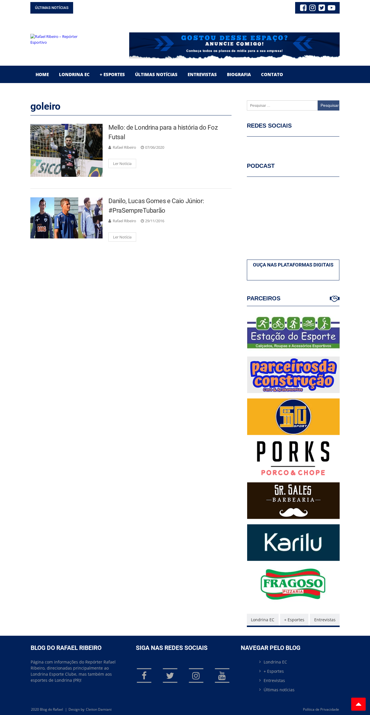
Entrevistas (202, 74)
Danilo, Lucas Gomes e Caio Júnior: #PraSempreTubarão (156, 205)
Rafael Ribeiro (124, 147)
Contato (272, 74)
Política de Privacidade (321, 709)
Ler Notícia (122, 163)
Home (42, 74)
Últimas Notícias (156, 74)
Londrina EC (74, 74)
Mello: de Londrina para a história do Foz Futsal (163, 132)
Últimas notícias (279, 689)
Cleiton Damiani (99, 709)
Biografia (239, 74)
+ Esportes (112, 74)
